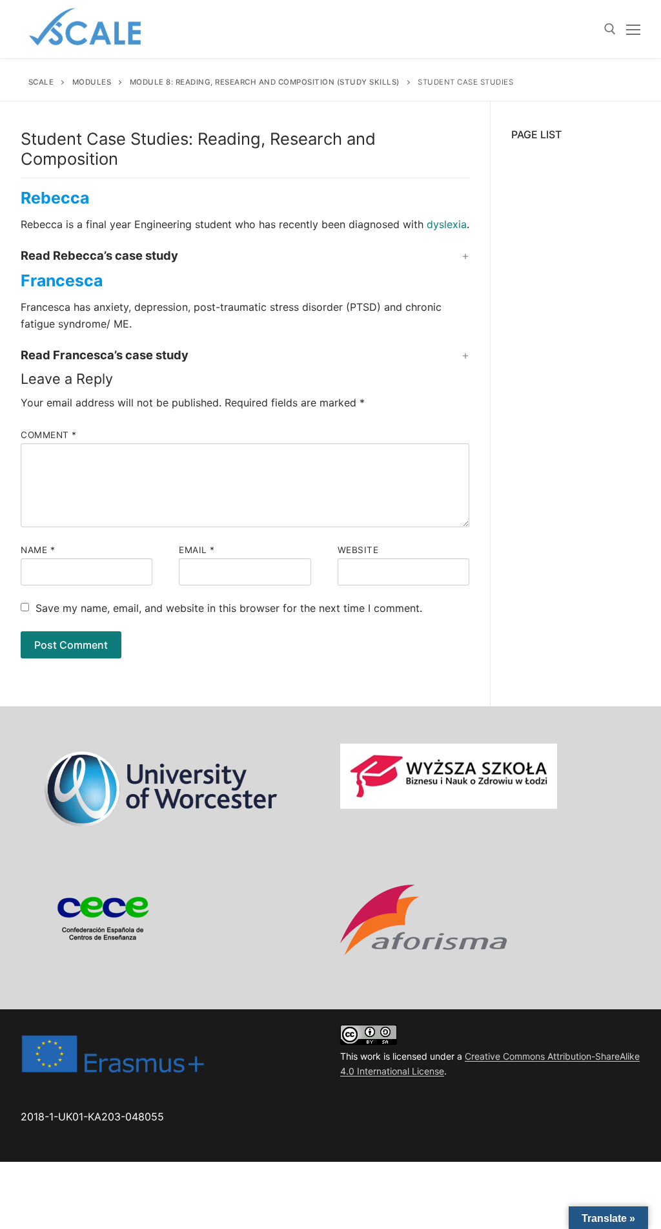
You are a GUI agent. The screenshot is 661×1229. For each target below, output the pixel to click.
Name (38, 550)
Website (358, 550)
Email (197, 550)
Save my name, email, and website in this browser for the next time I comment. (229, 608)
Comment (49, 435)
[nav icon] (633, 29)
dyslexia (447, 224)
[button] (245, 256)
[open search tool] (610, 29)
